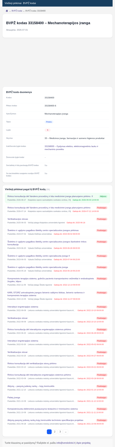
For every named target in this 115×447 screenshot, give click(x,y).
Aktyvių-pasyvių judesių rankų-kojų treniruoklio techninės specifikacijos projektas (45, 420)
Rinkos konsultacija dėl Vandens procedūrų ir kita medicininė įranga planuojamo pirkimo (48, 207)
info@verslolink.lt (65, 443)
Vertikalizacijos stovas (17, 219)
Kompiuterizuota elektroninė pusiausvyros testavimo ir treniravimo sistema (42, 409)
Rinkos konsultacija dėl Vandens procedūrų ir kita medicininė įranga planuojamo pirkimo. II (50, 196)
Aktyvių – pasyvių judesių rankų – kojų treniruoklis (30, 386)
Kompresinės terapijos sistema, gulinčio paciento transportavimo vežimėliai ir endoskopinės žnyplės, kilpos (50, 280)
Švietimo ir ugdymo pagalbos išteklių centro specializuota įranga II (38, 256)
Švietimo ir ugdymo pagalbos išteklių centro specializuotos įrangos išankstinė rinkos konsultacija (46, 243)
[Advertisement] (57, 62)
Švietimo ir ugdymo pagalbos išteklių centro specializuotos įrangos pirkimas (43, 230)
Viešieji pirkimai (13, 3)
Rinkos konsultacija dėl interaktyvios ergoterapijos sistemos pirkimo (39, 329)
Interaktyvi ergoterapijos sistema (22, 307)
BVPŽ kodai (29, 3)
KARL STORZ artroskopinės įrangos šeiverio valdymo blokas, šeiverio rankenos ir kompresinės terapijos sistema (46, 294)
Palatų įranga (13, 397)
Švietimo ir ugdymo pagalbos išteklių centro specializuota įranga (37, 267)
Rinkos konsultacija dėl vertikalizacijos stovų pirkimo (31, 363)
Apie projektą (83, 443)
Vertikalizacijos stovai (17, 318)
